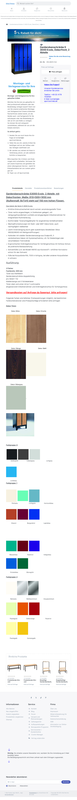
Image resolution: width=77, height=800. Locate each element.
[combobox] (43, 3)
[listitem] (21, 58)
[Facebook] (31, 698)
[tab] (17, 188)
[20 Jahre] (38, 35)
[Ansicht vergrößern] (21, 58)
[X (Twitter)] (36, 698)
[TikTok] (41, 698)
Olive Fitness (10, 3)
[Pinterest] (46, 698)
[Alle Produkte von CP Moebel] (41, 44)
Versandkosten (9, 794)
